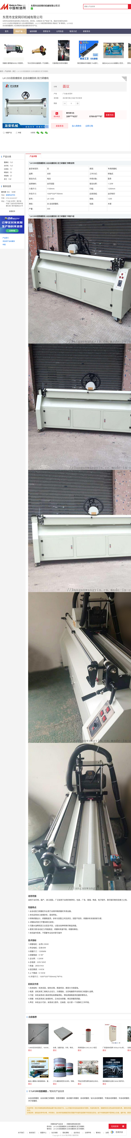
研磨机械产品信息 (57, 1124)
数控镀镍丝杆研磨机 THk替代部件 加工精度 (92, 63)
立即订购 (89, 126)
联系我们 (32, 1133)
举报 (19, 133)
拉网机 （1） (8, 169)
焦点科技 (69, 1135)
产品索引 (6, 238)
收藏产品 (8, 133)
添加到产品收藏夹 (9, 241)
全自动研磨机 (33, 1098)
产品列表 (8, 71)
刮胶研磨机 (60, 1098)
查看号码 (109, 115)
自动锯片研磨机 (72, 1098)
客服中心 (43, 1133)
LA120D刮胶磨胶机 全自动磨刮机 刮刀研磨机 (68, 1126)
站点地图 (54, 1133)
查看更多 (12, 211)
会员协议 (77, 1133)
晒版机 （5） (8, 172)
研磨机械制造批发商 (73, 1124)
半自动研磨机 (124, 1098)
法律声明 (88, 1133)
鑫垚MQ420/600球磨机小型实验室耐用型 (116, 63)
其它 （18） (8, 179)
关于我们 (21, 1133)
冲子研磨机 (32, 1101)
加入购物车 (76, 126)
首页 (1, 71)
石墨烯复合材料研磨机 (60, 63)
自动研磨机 (84, 1098)
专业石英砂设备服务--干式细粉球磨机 (40, 63)
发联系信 (59, 126)
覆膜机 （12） (9, 162)
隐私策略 (66, 1133)
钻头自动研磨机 (97, 1098)
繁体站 (98, 1133)
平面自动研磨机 (111, 1098)
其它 (14, 71)
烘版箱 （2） (8, 176)
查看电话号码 (10, 195)
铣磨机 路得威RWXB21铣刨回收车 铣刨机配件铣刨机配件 (22, 63)
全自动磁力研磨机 (47, 1098)
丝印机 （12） (9, 166)
